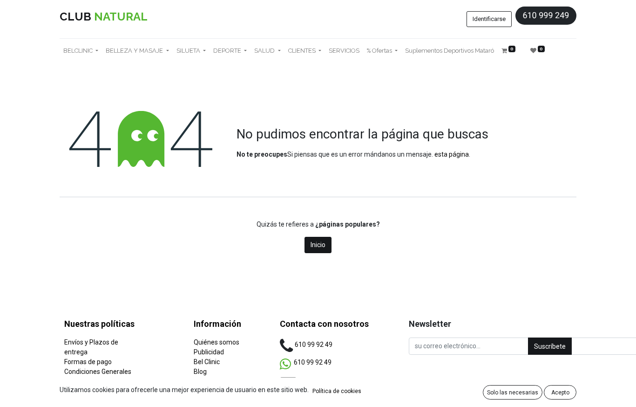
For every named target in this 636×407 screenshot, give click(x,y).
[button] (550, 346)
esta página (451, 154)
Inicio (318, 244)
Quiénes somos (216, 342)
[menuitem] (344, 50)
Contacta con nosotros (324, 324)
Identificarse (489, 18)
